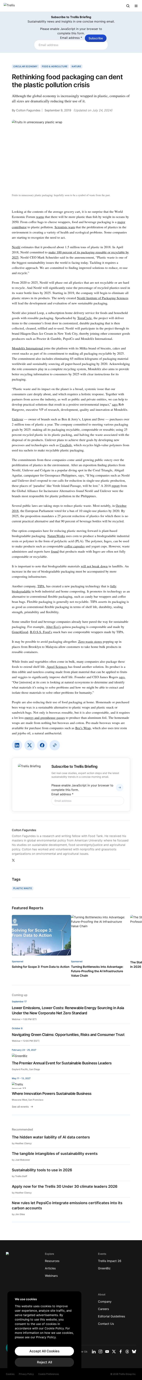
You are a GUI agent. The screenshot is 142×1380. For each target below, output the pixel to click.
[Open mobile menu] (136, 6)
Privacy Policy (26, 1374)
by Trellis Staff (19, 1176)
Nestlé (16, 247)
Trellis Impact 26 (109, 1261)
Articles (50, 1268)
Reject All (44, 1362)
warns (40, 216)
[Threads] (127, 1351)
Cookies (10, 1374)
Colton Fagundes (28, 110)
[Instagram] (100, 1351)
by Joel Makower (21, 1159)
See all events (20, 1106)
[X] (29, 745)
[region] (44, 1332)
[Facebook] (42, 745)
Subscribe (96, 38)
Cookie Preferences (48, 1374)
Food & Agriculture (54, 66)
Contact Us (106, 1324)
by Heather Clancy (22, 1143)
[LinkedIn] (17, 745)
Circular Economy (25, 66)
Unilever (17, 419)
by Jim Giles (18, 1214)
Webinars (51, 1275)
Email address (71, 38)
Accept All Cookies (44, 1351)
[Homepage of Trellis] (11, 1255)
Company (104, 1301)
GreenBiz (104, 1268)
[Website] (55, 745)
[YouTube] (107, 1351)
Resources (52, 1261)
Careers (103, 1309)
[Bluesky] (134, 1351)
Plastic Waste (22, 888)
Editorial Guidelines (111, 1316)
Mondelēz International (27, 348)
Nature (76, 66)
